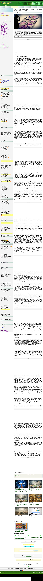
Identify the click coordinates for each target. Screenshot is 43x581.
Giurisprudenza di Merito (5, 80)
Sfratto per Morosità (4, 157)
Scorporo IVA (3, 297)
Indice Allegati (3, 164)
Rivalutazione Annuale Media (5, 105)
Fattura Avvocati (3, 185)
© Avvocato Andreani (4, 331)
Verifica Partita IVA (4, 305)
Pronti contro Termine (4, 264)
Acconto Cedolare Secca (5, 281)
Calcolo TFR (3, 286)
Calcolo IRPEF (3, 268)
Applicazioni (4, 571)
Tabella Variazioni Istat (4, 103)
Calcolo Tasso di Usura (4, 120)
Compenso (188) (3, 45)
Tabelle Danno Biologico (5, 231)
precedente (18, 535)
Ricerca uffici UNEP (4, 166)
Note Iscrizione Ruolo (4, 167)
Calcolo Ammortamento (4, 118)
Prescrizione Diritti (4, 291)
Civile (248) (3, 32)
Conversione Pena (4, 239)
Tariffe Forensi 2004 (4, 194)
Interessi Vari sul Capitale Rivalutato (7, 94)
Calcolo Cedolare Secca (5, 258)
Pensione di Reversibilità (5, 249)
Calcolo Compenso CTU (5, 203)
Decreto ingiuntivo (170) (5, 47)
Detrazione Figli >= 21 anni (5, 269)
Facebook (3, 326)
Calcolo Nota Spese (4, 195)
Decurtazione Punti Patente (5, 289)
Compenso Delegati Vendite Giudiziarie (5, 206)
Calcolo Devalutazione (4, 99)
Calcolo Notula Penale (4, 197)
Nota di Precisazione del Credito (6, 159)
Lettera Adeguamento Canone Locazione (5, 98)
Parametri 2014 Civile (4, 186)
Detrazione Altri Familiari (5, 273)
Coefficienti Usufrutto (4, 248)
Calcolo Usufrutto (4, 247)
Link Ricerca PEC (4, 318)
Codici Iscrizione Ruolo (4, 168)
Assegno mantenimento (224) (5, 36)
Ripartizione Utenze (4, 301)
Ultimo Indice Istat (4, 104)
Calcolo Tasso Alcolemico (5, 290)
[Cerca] (37, 563)
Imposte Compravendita (5, 257)
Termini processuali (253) (5, 29)
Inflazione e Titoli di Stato (5, 108)
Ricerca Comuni (3, 308)
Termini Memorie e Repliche (5, 131)
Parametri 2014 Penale (4, 187)
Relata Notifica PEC (4, 150)
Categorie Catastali (4, 254)
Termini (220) (3, 38)
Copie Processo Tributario (5, 146)
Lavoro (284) (3, 26)
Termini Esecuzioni (4, 135)
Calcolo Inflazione (4, 107)
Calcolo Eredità (3, 245)
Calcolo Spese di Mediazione (5, 211)
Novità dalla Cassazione (5, 79)
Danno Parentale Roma (4, 226)
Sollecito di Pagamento (4, 155)
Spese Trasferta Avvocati (5, 189)
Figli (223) (2, 37)
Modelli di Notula (3, 196)
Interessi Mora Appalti (4, 125)
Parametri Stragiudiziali (4, 188)
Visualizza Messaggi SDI (5, 201)
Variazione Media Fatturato (5, 300)
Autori (2, 14)
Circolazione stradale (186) (5, 46)
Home (1, 571)
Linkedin (3, 327)
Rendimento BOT (3, 263)
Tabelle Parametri (4, 190)
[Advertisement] (4, 61)
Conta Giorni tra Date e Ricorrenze (6, 292)
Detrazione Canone (4, 278)
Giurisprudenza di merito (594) (6, 21)
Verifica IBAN (3, 306)
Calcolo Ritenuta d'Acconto (5, 216)
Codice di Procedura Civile (5, 175)
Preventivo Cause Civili (4, 179)
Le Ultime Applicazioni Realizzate (6, 319)
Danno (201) (3, 44)
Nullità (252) (3, 30)
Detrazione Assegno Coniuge (5, 277)
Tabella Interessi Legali (4, 122)
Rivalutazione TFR (4, 106)
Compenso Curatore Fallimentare (6, 204)
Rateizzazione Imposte (4, 283)
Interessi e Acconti (4, 114)
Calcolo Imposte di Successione (6, 246)
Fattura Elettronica (4, 200)
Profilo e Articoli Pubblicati (31, 476)
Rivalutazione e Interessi (5, 92)
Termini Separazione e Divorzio (6, 132)
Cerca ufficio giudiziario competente (6, 165)
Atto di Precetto (3, 158)
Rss (2, 328)
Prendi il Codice (28, 556)
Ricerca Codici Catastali (5, 255)
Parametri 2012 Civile (4, 191)
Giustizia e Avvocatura (4, 81)
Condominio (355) (4, 24)
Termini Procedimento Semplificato (6, 133)
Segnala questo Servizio (29, 559)
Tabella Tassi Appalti (4, 126)
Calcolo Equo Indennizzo (5, 230)
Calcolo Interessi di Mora (5, 112)
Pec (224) (2, 35)
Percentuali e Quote (4, 299)
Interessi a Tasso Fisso (4, 113)
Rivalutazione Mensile (4, 93)
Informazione (11, 571)
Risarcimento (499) (4, 23)
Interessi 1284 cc (3, 117)
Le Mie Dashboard (4, 89)
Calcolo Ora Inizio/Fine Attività (6, 296)
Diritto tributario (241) (4, 33)
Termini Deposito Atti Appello (5, 136)
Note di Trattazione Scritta (5, 154)
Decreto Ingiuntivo (4, 156)
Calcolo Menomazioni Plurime (5, 228)
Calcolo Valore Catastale (5, 253)
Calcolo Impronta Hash (4, 169)
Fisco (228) (3, 34)
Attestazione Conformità (5, 149)
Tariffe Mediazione (4, 212)
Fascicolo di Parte (4, 147)
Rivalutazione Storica (4, 100)
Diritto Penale (3, 82)
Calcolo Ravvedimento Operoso (6, 282)
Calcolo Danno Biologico (5, 221)
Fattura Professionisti (4, 202)
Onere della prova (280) (4, 27)
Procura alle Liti (3, 148)
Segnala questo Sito (4, 330)
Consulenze (15, 571)
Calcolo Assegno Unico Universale (6, 285)
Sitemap (4, 572)
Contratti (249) (3, 31)
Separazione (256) (4, 28)
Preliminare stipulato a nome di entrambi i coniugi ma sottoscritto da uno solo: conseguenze (20, 538)
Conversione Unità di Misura (5, 313)
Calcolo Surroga (3, 119)
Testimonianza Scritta (4, 173)
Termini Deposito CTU (4, 140)
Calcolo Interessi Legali (4, 111)
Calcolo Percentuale (4, 298)
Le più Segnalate (3, 323)
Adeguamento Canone (4, 96)
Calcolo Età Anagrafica (4, 307)
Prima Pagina (3, 12)
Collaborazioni (19, 571)
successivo (38, 535)
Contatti (1, 572)
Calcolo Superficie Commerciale (6, 256)
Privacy (37, 572)
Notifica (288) (3, 25)
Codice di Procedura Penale (5, 242)
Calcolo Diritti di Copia (4, 145)
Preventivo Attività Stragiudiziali (6, 180)
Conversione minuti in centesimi (6, 314)
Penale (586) (3, 22)
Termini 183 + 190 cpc (4, 134)
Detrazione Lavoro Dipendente (6, 274)
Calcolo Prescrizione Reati (5, 241)
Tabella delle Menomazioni (5, 235)
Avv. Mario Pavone (18, 12)
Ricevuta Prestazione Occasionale (6, 210)
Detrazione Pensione (4, 276)
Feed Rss (2, 13)
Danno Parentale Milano (5, 227)
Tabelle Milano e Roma (4, 234)
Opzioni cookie (41, 572)
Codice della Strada (4, 176)
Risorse (7, 571)
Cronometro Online (4, 315)
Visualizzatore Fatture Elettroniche (6, 182)
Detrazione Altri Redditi (4, 275)
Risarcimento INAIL (4, 229)
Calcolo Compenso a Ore (5, 213)
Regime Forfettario (4, 284)
